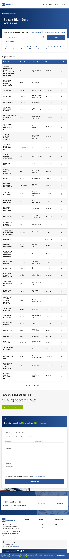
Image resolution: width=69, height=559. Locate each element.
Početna (4, 13)
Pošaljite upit (34, 482)
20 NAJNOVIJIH (36, 32)
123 (6, 46)
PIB (36, 455)
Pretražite (55, 37)
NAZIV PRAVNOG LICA (9, 455)
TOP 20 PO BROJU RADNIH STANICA (54, 32)
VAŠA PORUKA (8, 463)
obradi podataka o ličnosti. (38, 476)
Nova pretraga (10, 41)
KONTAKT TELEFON (39, 441)
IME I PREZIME (8, 441)
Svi (63, 49)
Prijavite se (60, 503)
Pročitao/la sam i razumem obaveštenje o (27, 476)
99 (38, 385)
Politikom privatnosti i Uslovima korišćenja (18, 557)
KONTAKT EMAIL (8, 448)
